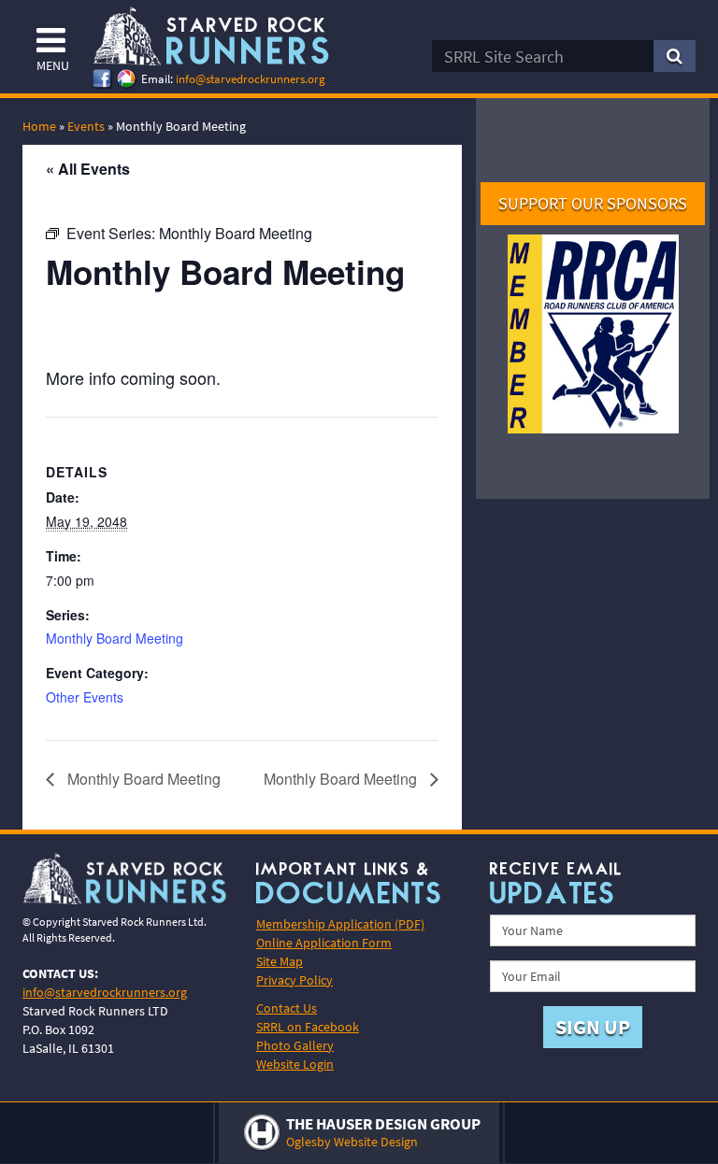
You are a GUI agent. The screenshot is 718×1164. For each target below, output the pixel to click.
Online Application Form (324, 942)
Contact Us (286, 1008)
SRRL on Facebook (307, 1026)
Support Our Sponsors (592, 203)
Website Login (295, 1064)
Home (39, 126)
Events (86, 126)
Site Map (279, 961)
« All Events (88, 168)
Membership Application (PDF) (340, 924)
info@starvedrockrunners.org (250, 79)
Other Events (84, 697)
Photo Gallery (295, 1045)
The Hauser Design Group (383, 1124)
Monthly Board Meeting (114, 638)
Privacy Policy (294, 980)
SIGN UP (592, 1027)
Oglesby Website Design (352, 1141)
